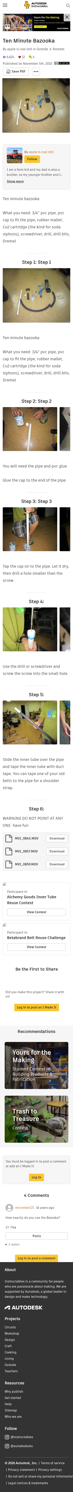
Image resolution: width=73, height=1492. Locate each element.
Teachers (11, 1371)
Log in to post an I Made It (36, 1007)
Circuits (10, 1327)
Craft (8, 1346)
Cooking (11, 1352)
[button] (5, 5)
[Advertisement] (36, 22)
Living (9, 1358)
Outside (42, 49)
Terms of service (53, 1463)
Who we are (13, 1416)
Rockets (58, 49)
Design (10, 1340)
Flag (13, 1227)
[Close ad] (67, 17)
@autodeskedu (22, 1446)
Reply (37, 1236)
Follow (32, 159)
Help (8, 1404)
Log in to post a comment (36, 1258)
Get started (13, 1398)
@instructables (22, 1437)
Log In (36, 1177)
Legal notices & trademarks (28, 1483)
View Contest (36, 912)
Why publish (14, 1391)
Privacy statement (21, 1469)
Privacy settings (50, 1469)
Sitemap (11, 1410)
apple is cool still (19, 49)
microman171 (24, 1208)
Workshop (12, 1333)
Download (57, 838)
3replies (13, 1244)
